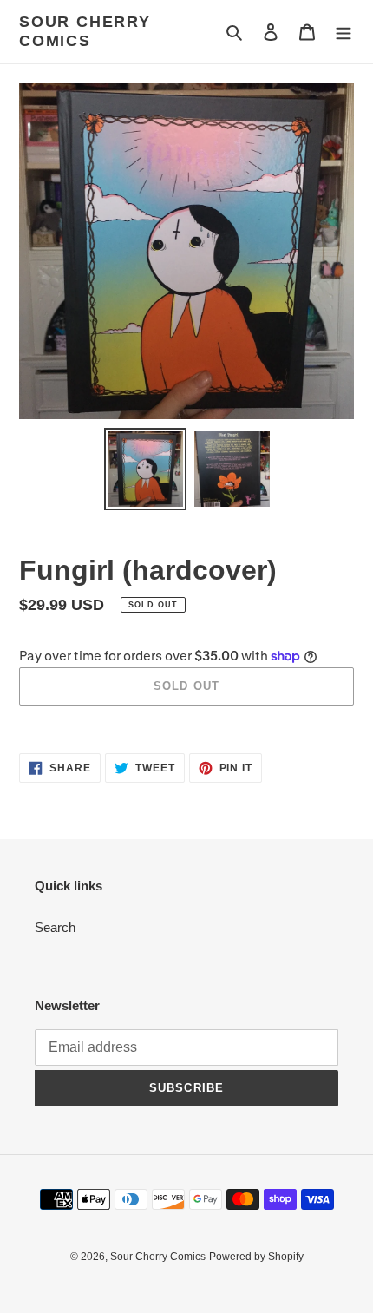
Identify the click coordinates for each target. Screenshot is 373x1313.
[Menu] (343, 31)
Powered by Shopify (256, 1257)
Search (55, 927)
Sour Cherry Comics (85, 31)
